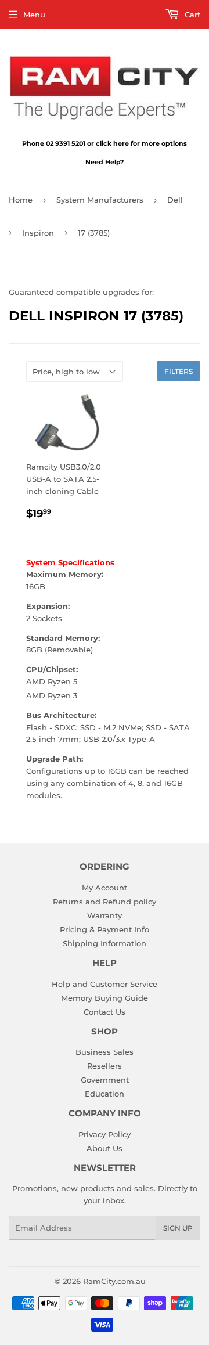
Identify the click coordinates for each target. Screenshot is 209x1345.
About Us (104, 1148)
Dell (175, 199)
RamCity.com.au (114, 1281)
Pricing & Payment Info (104, 929)
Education (104, 1093)
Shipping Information (104, 943)
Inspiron (38, 232)
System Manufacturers (99, 199)
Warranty (104, 915)
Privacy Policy (104, 1134)
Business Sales (104, 1051)
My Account (104, 887)
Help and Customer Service (104, 984)
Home (21, 199)
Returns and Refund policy (104, 901)
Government (105, 1079)
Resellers (104, 1065)
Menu (34, 14)
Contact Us (104, 1011)
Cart (191, 14)
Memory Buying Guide (104, 998)
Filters (178, 371)
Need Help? (104, 162)
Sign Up (178, 1228)
